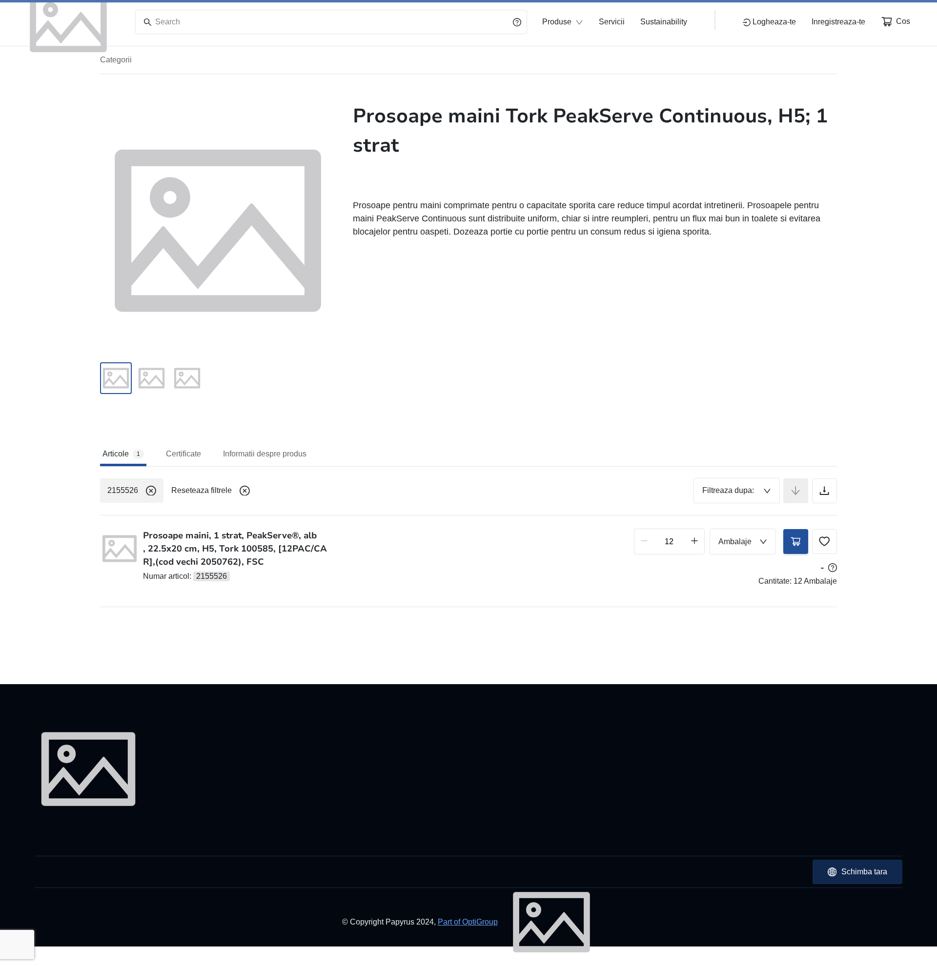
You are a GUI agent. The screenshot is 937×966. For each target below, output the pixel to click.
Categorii (116, 60)
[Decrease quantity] (644, 541)
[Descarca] (824, 490)
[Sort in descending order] (795, 490)
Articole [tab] (121, 454)
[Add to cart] (795, 541)
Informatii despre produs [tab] (264, 454)
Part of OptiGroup (468, 922)
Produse (556, 22)
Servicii (612, 22)
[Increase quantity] (694, 541)
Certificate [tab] (183, 454)
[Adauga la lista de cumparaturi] (824, 541)
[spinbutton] (669, 541)
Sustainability (663, 22)
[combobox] (736, 490)
